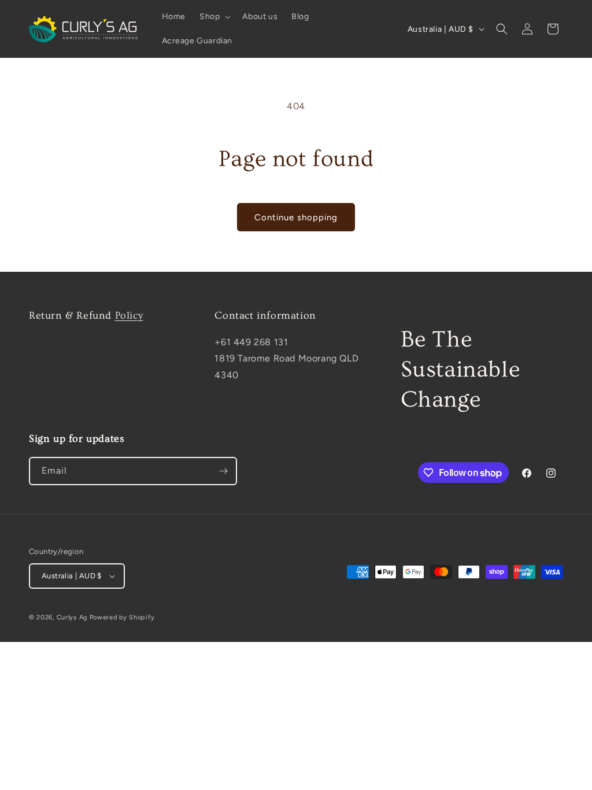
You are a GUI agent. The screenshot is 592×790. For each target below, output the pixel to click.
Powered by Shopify (122, 617)
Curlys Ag (72, 617)
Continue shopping (296, 217)
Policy (129, 315)
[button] (214, 17)
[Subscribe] (223, 471)
